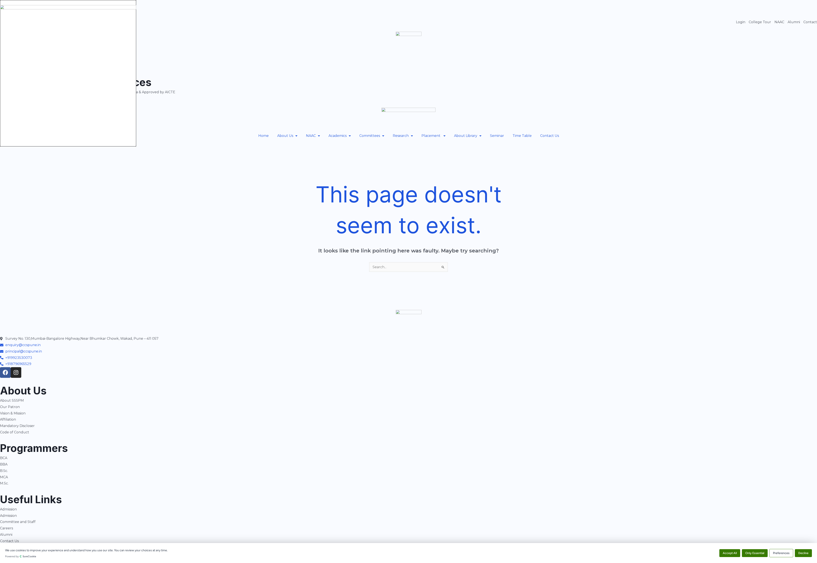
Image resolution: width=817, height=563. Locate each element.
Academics (338, 136)
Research (401, 136)
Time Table (522, 136)
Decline (803, 553)
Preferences (781, 553)
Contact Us (549, 136)
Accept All (730, 553)
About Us (285, 136)
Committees (369, 136)
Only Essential (754, 553)
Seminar (497, 136)
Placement (431, 136)
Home (263, 136)
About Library (465, 136)
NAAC (311, 136)
